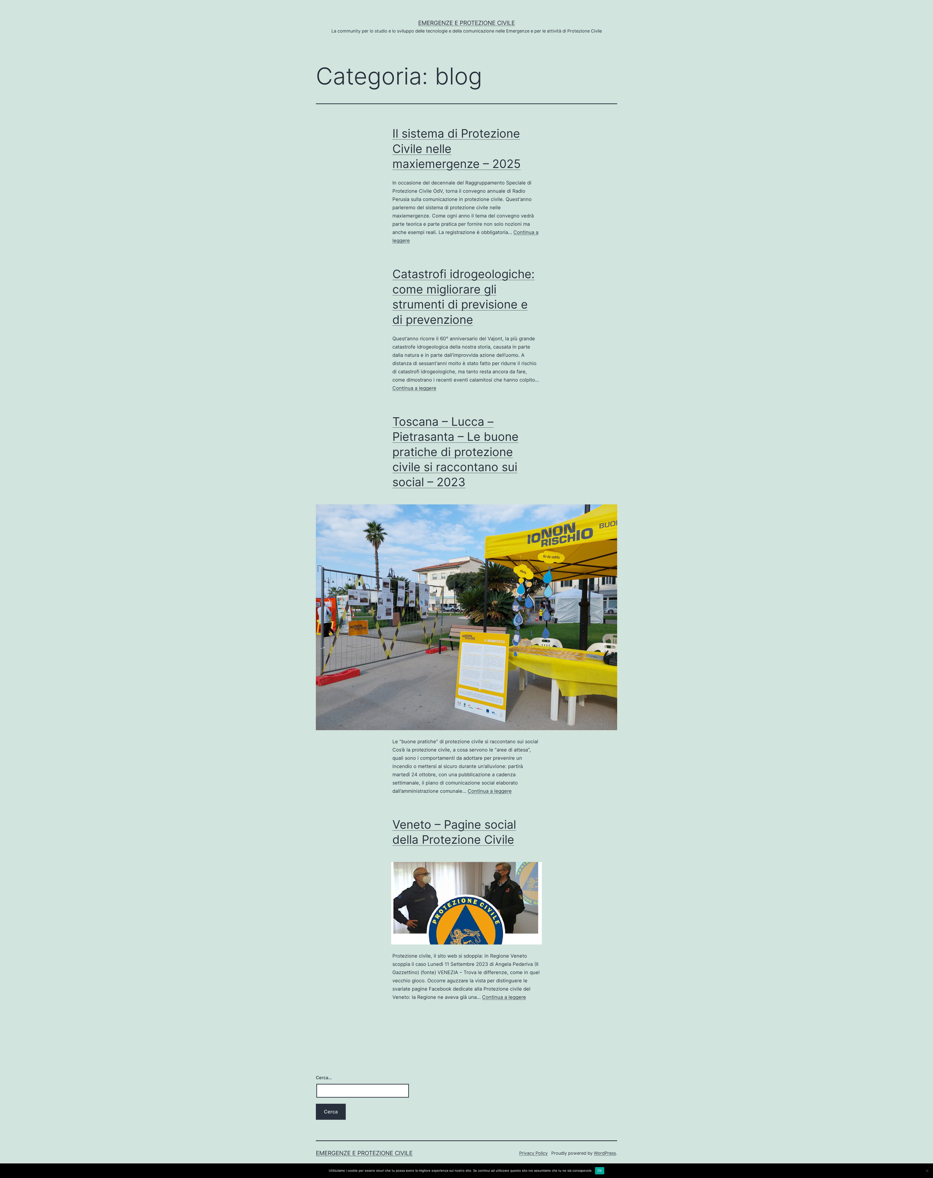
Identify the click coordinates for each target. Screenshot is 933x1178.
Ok (599, 1170)
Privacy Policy (533, 1153)
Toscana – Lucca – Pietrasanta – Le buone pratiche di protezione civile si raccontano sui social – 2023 (455, 451)
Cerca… (324, 1077)
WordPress (605, 1153)
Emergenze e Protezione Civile (466, 22)
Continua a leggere (414, 388)
